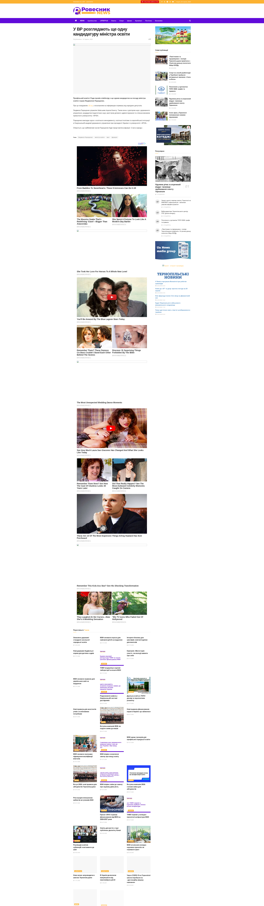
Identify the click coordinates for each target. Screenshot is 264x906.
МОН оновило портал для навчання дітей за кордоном (111, 638)
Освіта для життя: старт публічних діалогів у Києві (110, 829)
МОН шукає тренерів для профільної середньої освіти (138, 738)
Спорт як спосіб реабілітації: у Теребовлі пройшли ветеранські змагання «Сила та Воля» (180, 76)
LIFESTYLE (104, 21)
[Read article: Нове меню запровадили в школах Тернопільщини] (85, 864)
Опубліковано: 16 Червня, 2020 (83, 39)
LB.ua (90, 105)
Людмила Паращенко (85, 137)
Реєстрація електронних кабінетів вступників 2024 (83, 799)
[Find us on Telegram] (167, 2)
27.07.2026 (104, 643)
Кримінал (138, 21)
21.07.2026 (131, 703)
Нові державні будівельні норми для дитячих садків (83, 652)
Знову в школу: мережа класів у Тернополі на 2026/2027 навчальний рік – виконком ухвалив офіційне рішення (176, 202)
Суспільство (92, 21)
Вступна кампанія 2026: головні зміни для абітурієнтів (136, 786)
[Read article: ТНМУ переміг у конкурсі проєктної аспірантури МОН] (139, 804)
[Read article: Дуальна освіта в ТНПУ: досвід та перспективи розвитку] (139, 685)
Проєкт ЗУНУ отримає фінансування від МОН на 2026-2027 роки (110, 816)
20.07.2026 (77, 716)
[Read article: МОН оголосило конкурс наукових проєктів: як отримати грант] (139, 834)
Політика (148, 21)
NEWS (82, 21)
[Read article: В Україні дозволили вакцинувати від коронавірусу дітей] (112, 864)
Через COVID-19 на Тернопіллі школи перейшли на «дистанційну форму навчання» (138, 878)
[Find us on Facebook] (161, 2)
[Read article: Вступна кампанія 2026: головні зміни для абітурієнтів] (139, 773)
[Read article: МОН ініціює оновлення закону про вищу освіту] (112, 743)
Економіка (158, 21)
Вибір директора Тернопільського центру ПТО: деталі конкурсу (174, 212)
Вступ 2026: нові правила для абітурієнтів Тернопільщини (85, 785)
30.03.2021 (131, 885)
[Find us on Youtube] (173, 2)
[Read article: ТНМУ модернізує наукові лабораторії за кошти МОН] (112, 657)
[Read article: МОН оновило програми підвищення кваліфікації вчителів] (85, 743)
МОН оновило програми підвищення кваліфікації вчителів (83, 756)
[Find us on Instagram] (170, 2)
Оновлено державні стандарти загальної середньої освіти (81, 639)
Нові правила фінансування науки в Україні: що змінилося (138, 710)
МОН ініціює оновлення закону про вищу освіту (109, 755)
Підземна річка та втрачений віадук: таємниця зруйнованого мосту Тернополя (180, 102)
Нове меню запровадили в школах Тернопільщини (84, 876)
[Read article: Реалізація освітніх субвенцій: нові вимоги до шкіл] (85, 834)
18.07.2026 (77, 761)
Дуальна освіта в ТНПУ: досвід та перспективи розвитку (136, 698)
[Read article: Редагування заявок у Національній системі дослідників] (112, 685)
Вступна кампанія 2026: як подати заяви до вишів (110, 727)
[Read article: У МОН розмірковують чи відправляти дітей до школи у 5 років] (139, 897)
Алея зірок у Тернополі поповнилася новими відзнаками (178, 115)
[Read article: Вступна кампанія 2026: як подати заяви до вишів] (112, 715)
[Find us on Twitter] (164, 2)
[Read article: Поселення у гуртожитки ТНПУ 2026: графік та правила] (161, 90)
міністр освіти (99, 137)
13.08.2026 (77, 645)
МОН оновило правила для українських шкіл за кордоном (84, 681)
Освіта (113, 21)
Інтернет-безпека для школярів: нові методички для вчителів (137, 639)
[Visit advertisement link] (173, 35)
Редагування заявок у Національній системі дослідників (108, 698)
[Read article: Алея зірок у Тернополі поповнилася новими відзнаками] (161, 116)
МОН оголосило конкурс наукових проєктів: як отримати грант (136, 847)
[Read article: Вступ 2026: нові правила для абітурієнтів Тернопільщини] (85, 773)
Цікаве (129, 21)
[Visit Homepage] (91, 11)
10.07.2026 (131, 742)
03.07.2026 (77, 803)
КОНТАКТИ (89, 2)
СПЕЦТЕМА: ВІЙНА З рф (150, 2)
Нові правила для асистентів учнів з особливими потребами (84, 711)
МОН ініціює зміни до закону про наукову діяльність (111, 785)
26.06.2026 (131, 852)
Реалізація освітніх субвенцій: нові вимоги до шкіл (83, 847)
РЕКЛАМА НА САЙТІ (79, 2)
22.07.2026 (104, 703)
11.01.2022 (77, 880)
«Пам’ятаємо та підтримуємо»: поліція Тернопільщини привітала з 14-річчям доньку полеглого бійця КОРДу (180, 60)
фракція (114, 137)
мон (108, 137)
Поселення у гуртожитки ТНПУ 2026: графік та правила (178, 89)
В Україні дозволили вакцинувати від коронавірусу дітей (108, 877)
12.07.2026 (104, 759)
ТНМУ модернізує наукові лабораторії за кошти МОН (110, 669)
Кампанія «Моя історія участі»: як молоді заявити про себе (137, 653)
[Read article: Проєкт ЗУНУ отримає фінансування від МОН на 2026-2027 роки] (112, 804)
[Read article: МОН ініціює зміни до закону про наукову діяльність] (112, 773)
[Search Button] (190, 20)
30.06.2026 (77, 852)
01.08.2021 (104, 883)
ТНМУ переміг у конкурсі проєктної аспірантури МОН (138, 815)
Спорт (121, 21)
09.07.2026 (131, 792)
